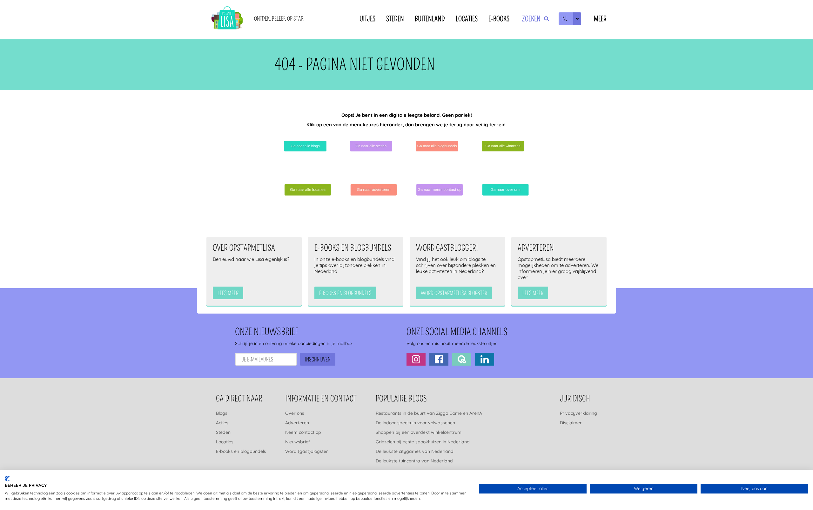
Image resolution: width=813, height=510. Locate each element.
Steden (395, 19)
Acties (222, 423)
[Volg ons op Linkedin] (484, 359)
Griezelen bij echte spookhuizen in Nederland (423, 442)
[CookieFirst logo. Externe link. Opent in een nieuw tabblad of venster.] (7, 478)
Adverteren (297, 423)
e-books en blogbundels (345, 293)
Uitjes (367, 19)
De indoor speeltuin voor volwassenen (415, 423)
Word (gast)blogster (306, 451)
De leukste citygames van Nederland (415, 451)
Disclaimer (571, 423)
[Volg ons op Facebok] (438, 359)
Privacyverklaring (578, 413)
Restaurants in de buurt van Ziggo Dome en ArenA (429, 413)
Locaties (467, 19)
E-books (498, 19)
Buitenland (430, 19)
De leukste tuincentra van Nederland (414, 461)
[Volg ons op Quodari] (461, 359)
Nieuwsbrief (297, 442)
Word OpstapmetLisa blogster (454, 293)
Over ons (294, 413)
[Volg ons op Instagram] (416, 359)
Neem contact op (303, 432)
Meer (600, 19)
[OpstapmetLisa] (227, 19)
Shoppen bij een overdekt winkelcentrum (418, 432)
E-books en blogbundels (241, 451)
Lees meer (228, 293)
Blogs (221, 413)
